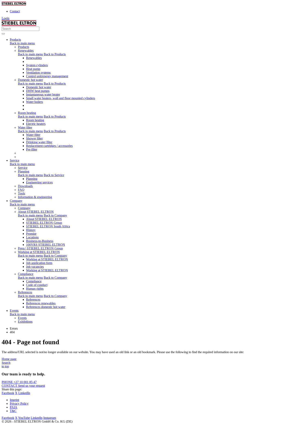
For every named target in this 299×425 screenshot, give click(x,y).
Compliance (25, 274)
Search (6, 362)
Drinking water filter (39, 142)
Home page (9, 359)
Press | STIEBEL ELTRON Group (40, 248)
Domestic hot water (30, 80)
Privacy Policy (19, 403)
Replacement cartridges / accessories (49, 145)
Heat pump (33, 69)
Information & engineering (35, 197)
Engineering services (39, 182)
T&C (13, 411)
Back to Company (55, 215)
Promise (31, 233)
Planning (23, 171)
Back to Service (54, 175)
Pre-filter (31, 149)
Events (22, 318)
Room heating (27, 113)
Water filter (25, 127)
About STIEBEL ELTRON (36, 211)
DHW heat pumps (37, 91)
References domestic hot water (45, 307)
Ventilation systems (38, 72)
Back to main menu (22, 43)
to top (5, 366)
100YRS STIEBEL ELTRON (45, 244)
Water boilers (34, 102)
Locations (32, 237)
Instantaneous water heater (43, 94)
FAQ (21, 189)
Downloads (25, 186)
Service (22, 167)
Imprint (14, 400)
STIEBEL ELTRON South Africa (48, 226)
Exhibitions (25, 321)
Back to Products (55, 54)
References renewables (41, 303)
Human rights (35, 288)
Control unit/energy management (47, 76)
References (25, 292)
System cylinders (37, 65)
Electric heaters (36, 124)
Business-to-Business (39, 241)
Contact (15, 11)
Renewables (26, 50)
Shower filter (34, 138)
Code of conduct (36, 285)
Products (23, 47)
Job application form (39, 263)
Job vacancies (35, 266)
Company (24, 208)
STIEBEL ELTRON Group (44, 222)
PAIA (13, 407)
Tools (21, 193)
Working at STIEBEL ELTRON (39, 252)
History (31, 230)
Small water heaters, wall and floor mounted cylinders (60, 98)
